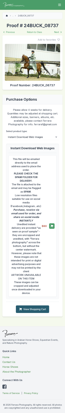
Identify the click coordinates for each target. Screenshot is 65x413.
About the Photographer (16, 371)
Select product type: (16, 131)
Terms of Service (11, 393)
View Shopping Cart (34, 309)
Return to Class (34, 32)
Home (5, 357)
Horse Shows (10, 366)
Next (56, 32)
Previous (10, 32)
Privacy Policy (31, 393)
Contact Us (8, 362)
